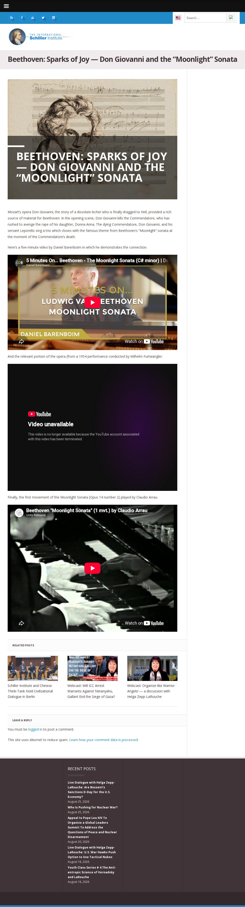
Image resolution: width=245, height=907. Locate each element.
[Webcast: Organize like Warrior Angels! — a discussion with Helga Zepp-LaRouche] (152, 668)
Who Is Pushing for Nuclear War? (92, 807)
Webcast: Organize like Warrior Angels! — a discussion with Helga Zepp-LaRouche (151, 691)
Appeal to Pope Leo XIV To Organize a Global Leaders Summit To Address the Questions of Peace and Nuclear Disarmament (92, 827)
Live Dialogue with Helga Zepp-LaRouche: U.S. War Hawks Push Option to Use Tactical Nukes (92, 852)
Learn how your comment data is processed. (104, 739)
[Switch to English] (178, 18)
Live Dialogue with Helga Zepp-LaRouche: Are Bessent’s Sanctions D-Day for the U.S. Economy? (91, 789)
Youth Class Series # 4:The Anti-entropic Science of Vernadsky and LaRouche (92, 872)
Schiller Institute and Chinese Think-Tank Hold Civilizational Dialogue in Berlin (30, 691)
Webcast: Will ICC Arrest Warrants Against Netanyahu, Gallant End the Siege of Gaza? (91, 691)
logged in (35, 729)
